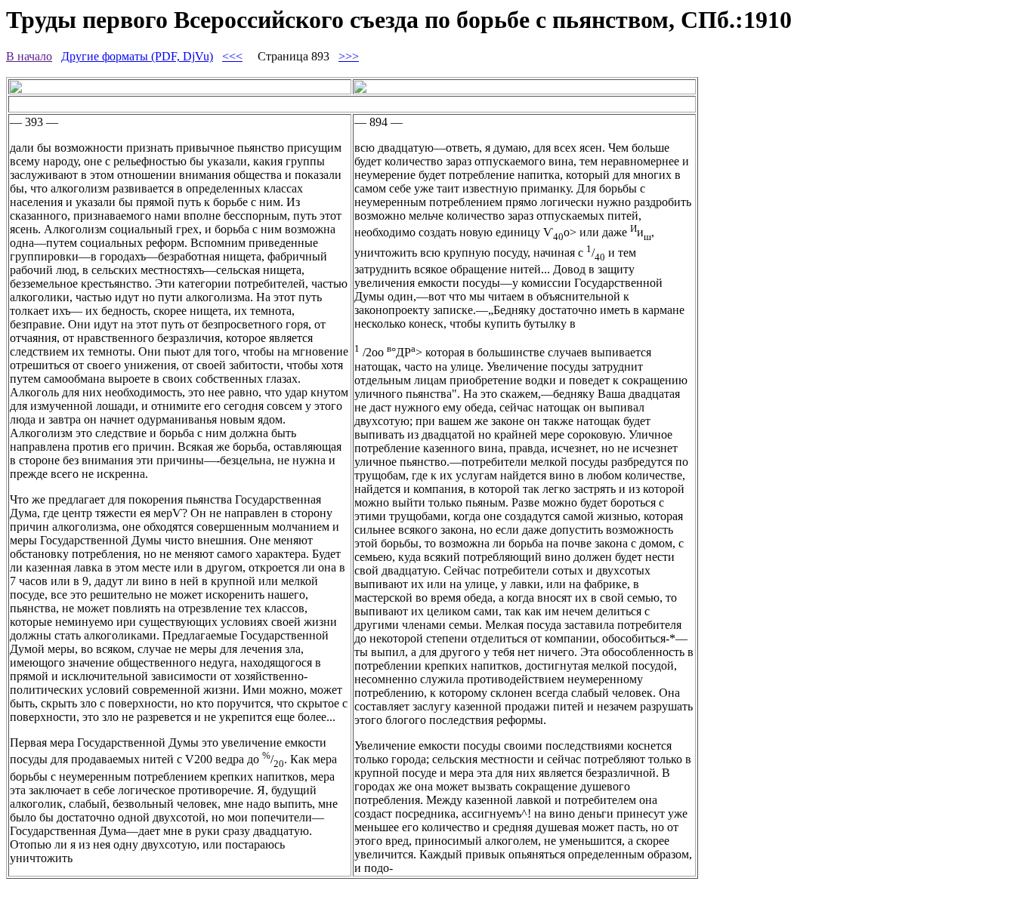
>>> (348, 56)
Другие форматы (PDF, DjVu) (137, 56)
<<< (232, 56)
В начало (29, 56)
